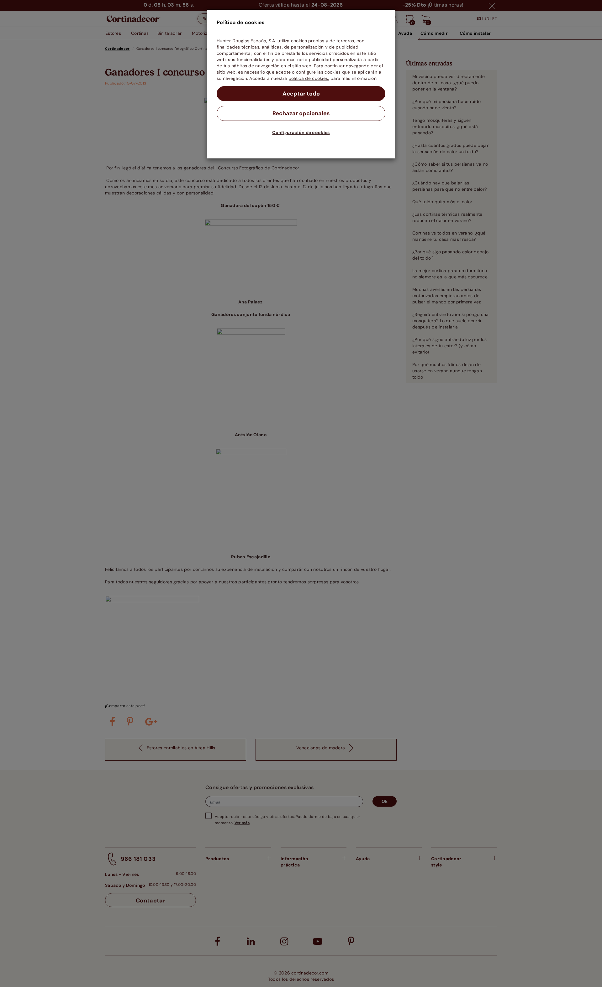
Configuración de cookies (301, 132)
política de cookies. (308, 78)
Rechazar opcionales (301, 113)
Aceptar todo (301, 93)
